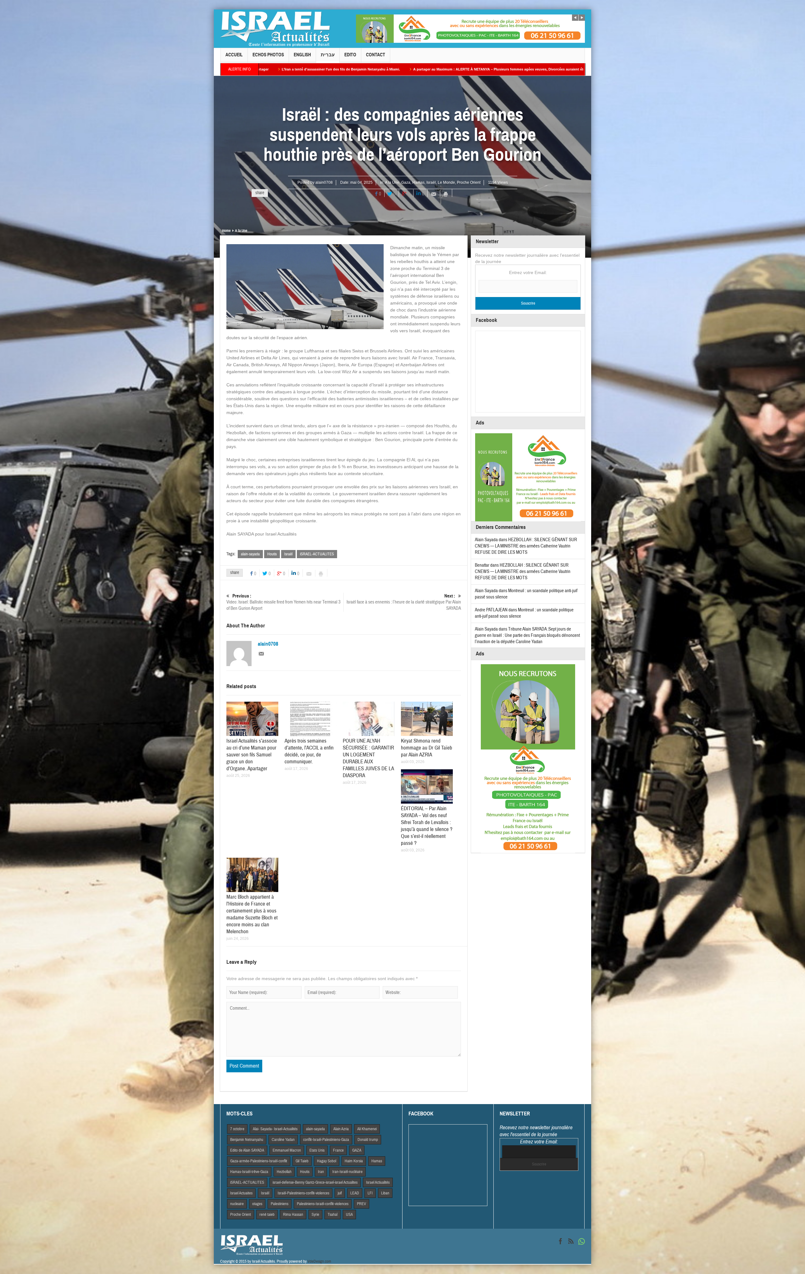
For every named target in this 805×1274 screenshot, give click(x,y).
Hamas (418, 182)
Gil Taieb (302, 1161)
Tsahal (332, 1214)
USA (349, 1214)
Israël (431, 182)
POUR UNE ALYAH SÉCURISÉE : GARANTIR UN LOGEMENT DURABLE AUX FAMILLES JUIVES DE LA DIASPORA (368, 758)
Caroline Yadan (283, 1139)
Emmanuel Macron (287, 1150)
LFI (370, 1193)
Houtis (272, 554)
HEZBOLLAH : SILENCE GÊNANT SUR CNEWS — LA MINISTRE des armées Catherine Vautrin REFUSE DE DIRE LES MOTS (526, 546)
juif (340, 1193)
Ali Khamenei (367, 1128)
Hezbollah (284, 1171)
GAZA (356, 1150)
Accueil (234, 55)
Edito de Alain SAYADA (247, 1150)
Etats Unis (317, 1150)
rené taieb (267, 1214)
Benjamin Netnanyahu (246, 1139)
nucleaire (237, 1203)
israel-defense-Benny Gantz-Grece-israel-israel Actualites (315, 1182)
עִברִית (328, 55)
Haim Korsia (354, 1161)
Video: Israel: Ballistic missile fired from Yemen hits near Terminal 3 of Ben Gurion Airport (283, 602)
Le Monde (446, 182)
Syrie (315, 1214)
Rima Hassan (293, 1214)
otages (257, 1203)
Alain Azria (341, 1128)
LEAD (354, 1193)
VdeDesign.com (319, 1261)
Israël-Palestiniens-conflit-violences (303, 1193)
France (338, 1150)
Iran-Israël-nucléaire (347, 1171)
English (302, 55)
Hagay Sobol (326, 1161)
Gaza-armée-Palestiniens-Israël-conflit (258, 1161)
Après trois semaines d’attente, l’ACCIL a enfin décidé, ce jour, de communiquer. (309, 751)
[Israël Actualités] (275, 28)
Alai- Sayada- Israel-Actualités (275, 1128)
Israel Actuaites (241, 1193)
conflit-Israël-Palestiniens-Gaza (326, 1139)
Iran (321, 1171)
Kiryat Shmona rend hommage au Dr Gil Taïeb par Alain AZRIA (426, 748)
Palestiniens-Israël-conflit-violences (322, 1203)
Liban (385, 1193)
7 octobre (237, 1128)
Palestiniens (279, 1203)
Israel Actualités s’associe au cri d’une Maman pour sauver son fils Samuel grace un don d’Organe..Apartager (251, 755)
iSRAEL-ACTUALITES (317, 554)
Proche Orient (468, 182)
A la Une (392, 182)
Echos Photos (268, 55)
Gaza (405, 182)
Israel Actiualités (378, 1182)
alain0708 (324, 182)
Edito (350, 55)
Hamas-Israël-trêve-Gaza (249, 1171)
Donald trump (368, 1139)
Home (226, 230)
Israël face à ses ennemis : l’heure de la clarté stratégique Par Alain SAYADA (404, 602)
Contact (375, 55)
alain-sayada (250, 554)
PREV (361, 1203)
